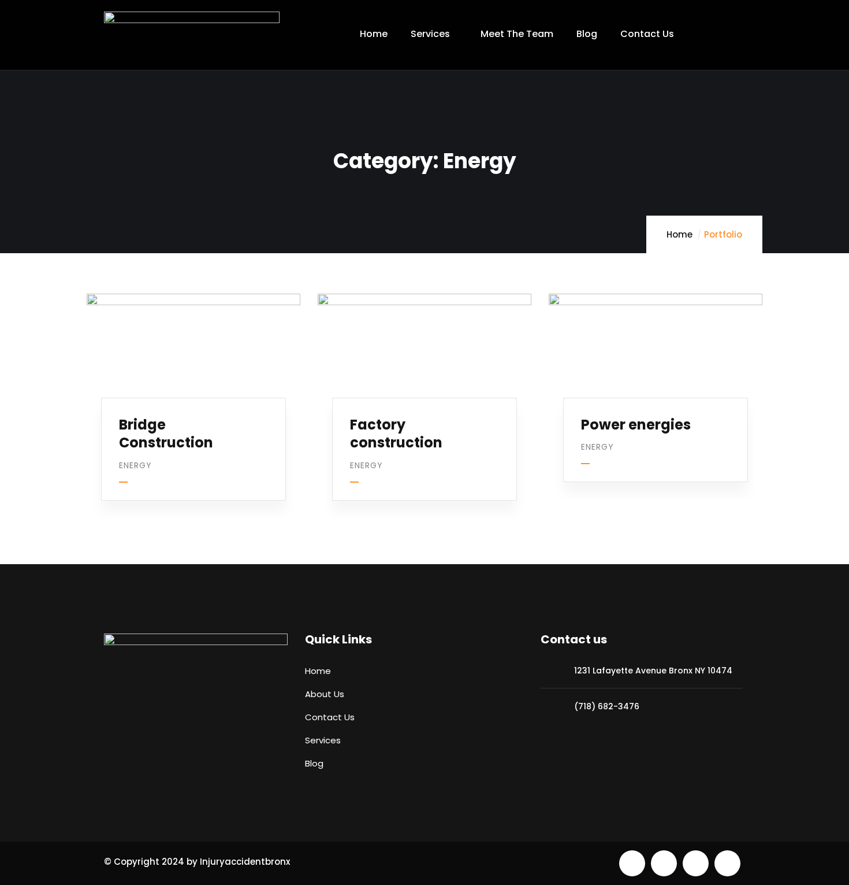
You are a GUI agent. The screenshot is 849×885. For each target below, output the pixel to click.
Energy (135, 465)
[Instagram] (727, 863)
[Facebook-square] (664, 863)
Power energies (636, 424)
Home (679, 234)
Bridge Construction (166, 433)
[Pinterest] (696, 863)
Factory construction (396, 433)
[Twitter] (632, 863)
